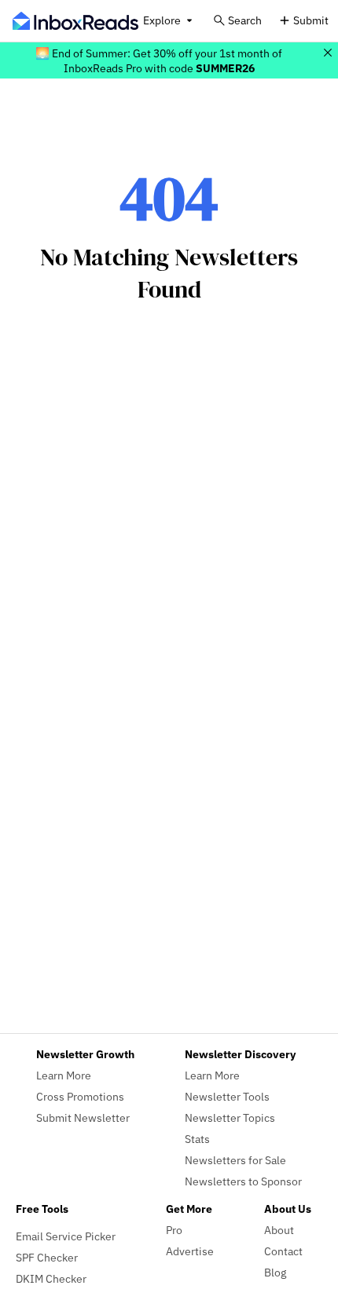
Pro (174, 1229)
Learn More (63, 1075)
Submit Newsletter (83, 1117)
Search (245, 20)
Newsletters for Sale (235, 1159)
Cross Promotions (80, 1096)
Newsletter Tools (227, 1096)
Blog (275, 1272)
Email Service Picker (66, 1236)
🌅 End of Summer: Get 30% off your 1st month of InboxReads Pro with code (158, 60)
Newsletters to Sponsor (243, 1181)
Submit (311, 20)
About (279, 1229)
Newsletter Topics (230, 1117)
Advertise (190, 1250)
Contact (283, 1250)
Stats (197, 1138)
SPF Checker (47, 1257)
